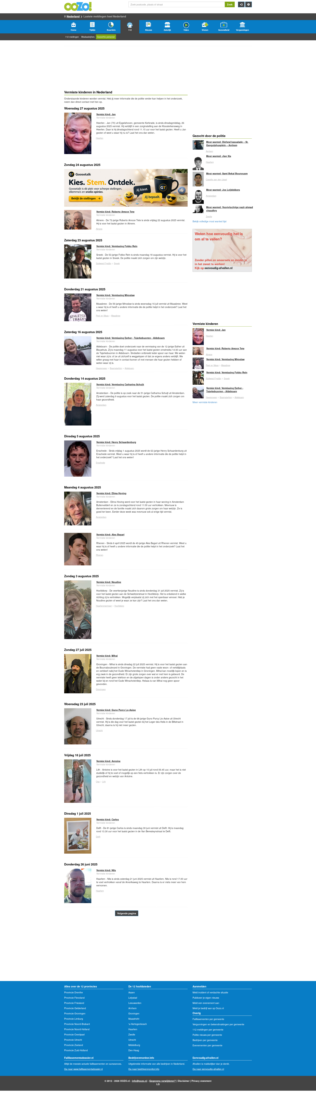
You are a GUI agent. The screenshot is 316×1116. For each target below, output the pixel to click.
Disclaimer (183, 1080)
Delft (98, 836)
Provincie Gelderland (75, 1008)
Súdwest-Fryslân (103, 263)
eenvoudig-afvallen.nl (219, 268)
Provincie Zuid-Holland (76, 1050)
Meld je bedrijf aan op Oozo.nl (208, 1008)
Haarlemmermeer (104, 605)
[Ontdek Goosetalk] (126, 188)
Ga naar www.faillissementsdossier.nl (83, 1069)
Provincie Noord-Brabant (77, 1024)
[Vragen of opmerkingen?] (248, 4)
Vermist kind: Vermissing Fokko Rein (116, 246)
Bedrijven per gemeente (205, 1040)
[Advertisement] (126, 955)
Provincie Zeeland (73, 1045)
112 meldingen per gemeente (208, 1029)
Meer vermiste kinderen (205, 402)
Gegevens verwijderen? (162, 1080)
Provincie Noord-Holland (77, 1029)
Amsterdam (101, 404)
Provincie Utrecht (73, 1039)
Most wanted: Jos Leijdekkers (223, 189)
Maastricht (133, 1018)
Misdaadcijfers (87, 36)
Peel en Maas (102, 315)
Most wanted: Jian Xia (218, 156)
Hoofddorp (119, 605)
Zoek (230, 4)
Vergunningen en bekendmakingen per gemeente (218, 1024)
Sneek (117, 263)
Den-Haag (133, 1050)
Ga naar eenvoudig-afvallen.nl (208, 1069)
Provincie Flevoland (74, 997)
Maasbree (115, 315)
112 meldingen (72, 36)
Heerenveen (101, 368)
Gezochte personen (106, 36)
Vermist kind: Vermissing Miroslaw (115, 295)
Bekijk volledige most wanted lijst (209, 221)
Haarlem (100, 890)
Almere (99, 228)
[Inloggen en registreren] (241, 4)
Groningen (101, 689)
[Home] (78, 6)
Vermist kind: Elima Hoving (111, 493)
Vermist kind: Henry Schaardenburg (116, 442)
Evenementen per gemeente (207, 1045)
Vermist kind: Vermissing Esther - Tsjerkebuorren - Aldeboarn (130, 338)
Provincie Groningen (74, 1013)
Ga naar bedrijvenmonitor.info (143, 1069)
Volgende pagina (126, 913)
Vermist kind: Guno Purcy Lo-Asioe (116, 710)
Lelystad (132, 997)
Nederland (73, 16)
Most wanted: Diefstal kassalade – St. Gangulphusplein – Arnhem (227, 143)
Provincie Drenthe (73, 992)
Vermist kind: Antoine (108, 761)
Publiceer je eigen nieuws (206, 997)
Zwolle (209, 216)
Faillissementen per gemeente (208, 1019)
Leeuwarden (134, 1003)
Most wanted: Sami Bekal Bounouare (227, 173)
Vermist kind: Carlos (107, 819)
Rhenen (99, 555)
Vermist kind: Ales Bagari (110, 534)
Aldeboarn (129, 368)
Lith (104, 781)
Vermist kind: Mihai (107, 655)
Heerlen (99, 138)
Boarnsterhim (116, 368)
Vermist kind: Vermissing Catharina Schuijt (120, 384)
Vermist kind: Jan (106, 114)
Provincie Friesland (74, 1003)
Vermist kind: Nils (106, 870)
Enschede (100, 462)
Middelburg (134, 1045)
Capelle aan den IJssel (216, 179)
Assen (131, 992)
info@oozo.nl (139, 1080)
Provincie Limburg (73, 1018)
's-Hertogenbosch (137, 1024)
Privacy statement (201, 1080)
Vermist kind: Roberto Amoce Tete (115, 211)
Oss (98, 781)
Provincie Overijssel (74, 1034)
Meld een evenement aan (206, 1003)
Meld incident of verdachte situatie (210, 992)
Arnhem (209, 151)
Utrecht (99, 730)
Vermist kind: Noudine (108, 582)
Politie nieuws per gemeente (207, 1034)
